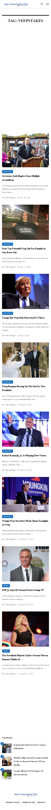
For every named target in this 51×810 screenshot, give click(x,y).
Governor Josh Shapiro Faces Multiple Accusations (21, 178)
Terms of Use (28, 802)
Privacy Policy (13, 802)
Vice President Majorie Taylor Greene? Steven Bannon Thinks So (25, 658)
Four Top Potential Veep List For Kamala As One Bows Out (24, 251)
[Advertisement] (25, 53)
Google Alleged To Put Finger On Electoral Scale (28, 773)
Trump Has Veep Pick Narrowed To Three (23, 318)
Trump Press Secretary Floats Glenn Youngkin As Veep (25, 523)
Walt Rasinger (10, 198)
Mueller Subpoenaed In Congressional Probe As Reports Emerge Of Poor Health (31, 761)
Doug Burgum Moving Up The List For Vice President (23, 389)
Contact (41, 802)
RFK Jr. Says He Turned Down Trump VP (23, 591)
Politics (7, 172)
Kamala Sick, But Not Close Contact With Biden (30, 747)
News (6, 586)
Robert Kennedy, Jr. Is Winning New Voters (24, 456)
